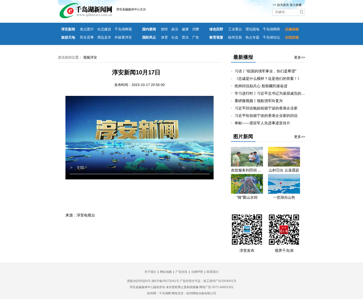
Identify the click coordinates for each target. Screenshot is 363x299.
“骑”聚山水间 (247, 197)
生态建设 (104, 29)
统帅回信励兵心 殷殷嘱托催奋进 (261, 86)
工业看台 (235, 29)
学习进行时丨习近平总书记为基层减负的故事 (272, 93)
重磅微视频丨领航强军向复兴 (259, 101)
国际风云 (149, 37)
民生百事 (87, 37)
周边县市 (104, 37)
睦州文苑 (235, 37)
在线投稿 (292, 37)
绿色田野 (216, 29)
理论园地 (252, 29)
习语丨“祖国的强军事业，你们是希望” (265, 71)
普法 (185, 37)
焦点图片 (87, 29)
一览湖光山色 (284, 197)
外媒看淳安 (123, 37)
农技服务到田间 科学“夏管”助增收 (247, 170)
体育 (164, 37)
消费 (195, 29)
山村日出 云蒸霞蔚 (284, 170)
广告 (195, 37)
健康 (185, 29)
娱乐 (174, 29)
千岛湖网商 (271, 29)
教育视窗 (216, 37)
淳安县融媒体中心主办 (131, 9)
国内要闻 (149, 29)
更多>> (299, 57)
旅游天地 (68, 37)
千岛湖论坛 (271, 37)
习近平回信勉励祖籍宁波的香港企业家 (266, 108)
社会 (174, 37)
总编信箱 (292, 29)
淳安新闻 (68, 29)
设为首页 (283, 5)
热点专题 (252, 37)
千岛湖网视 (123, 29)
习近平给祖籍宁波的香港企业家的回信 (266, 115)
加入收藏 (296, 5)
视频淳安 (90, 57)
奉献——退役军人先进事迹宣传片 (262, 123)
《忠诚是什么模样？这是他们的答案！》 (268, 78)
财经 (164, 29)
